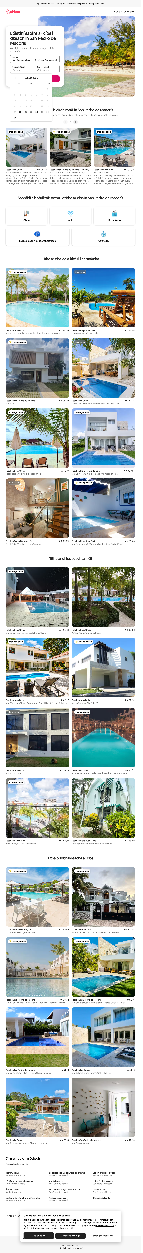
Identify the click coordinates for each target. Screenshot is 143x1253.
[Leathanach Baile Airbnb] (13, 11)
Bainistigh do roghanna (102, 1235)
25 (20, 112)
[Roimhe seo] (65, 122)
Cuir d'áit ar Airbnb (124, 11)
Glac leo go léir (38, 1235)
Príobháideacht (65, 1248)
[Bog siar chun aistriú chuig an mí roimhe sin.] (15, 78)
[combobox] (34, 60)
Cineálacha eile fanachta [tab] (17, 1164)
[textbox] (22, 70)
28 (36, 112)
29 (42, 112)
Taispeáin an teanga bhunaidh (90, 3)
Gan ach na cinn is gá (70, 1235)
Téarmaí (78, 1248)
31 (15, 117)
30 (47, 112)
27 (31, 112)
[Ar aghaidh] (75, 122)
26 (26, 112)
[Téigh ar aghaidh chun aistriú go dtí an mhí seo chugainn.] (47, 78)
